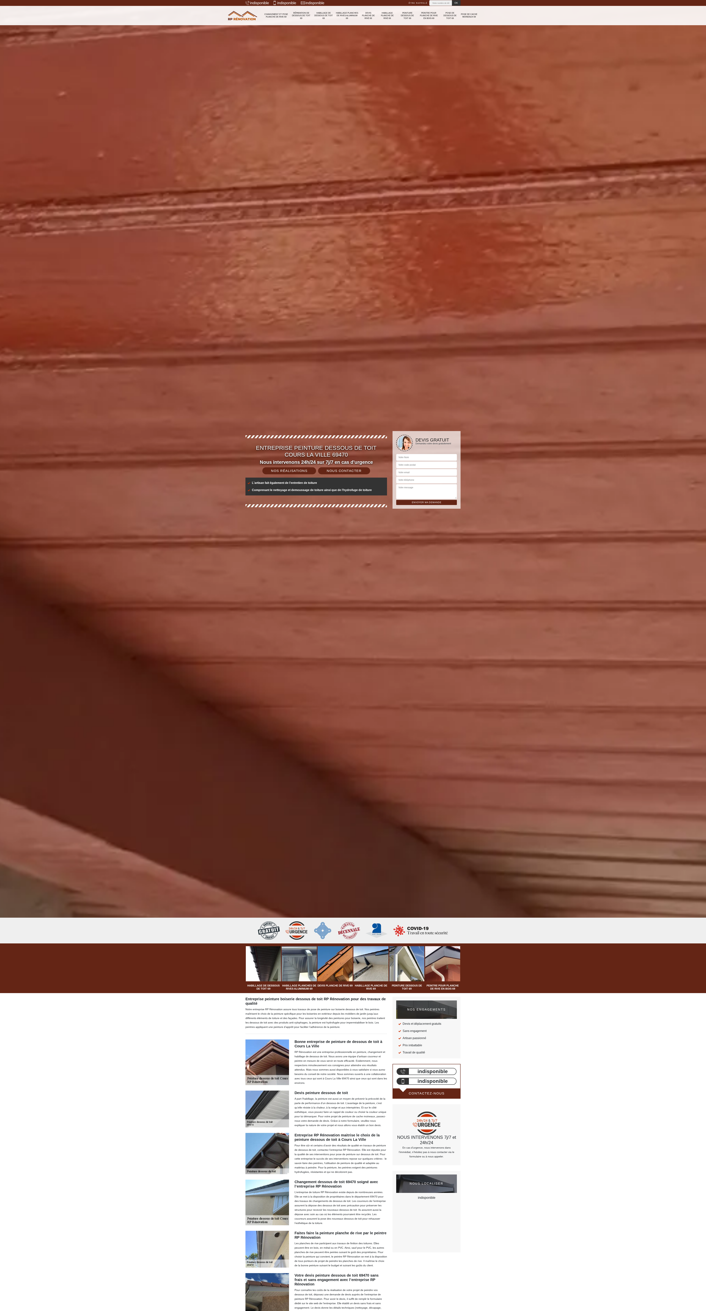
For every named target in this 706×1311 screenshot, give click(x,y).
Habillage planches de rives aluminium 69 (347, 15)
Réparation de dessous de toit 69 (301, 15)
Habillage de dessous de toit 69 (323, 15)
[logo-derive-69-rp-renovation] (242, 15)
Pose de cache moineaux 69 (469, 15)
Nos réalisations (289, 471)
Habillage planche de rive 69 (387, 15)
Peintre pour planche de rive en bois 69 (429, 15)
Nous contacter (344, 471)
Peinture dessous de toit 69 (407, 15)
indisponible (259, 3)
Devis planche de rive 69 (368, 15)
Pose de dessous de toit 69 (450, 15)
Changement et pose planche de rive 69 (276, 15)
